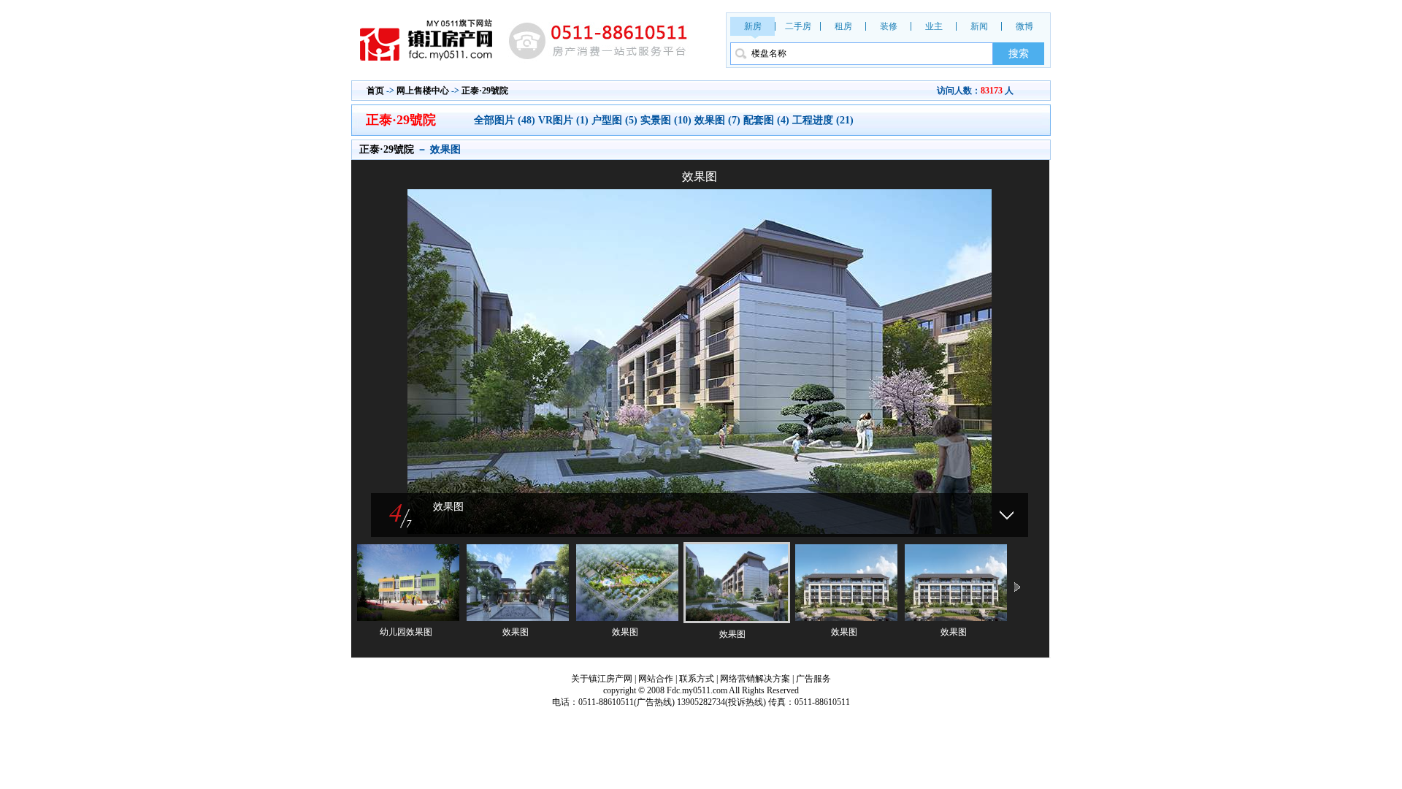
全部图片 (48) (506, 120)
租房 (843, 26)
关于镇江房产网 (601, 679)
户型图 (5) (614, 120)
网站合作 (655, 679)
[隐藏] (1006, 515)
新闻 (979, 26)
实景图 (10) (666, 120)
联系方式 (696, 679)
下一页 (1017, 588)
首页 (375, 90)
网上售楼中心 (423, 90)
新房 (753, 26)
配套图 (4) (766, 120)
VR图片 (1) (563, 120)
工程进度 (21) (823, 120)
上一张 (526, 343)
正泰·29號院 (484, 90)
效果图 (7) (717, 120)
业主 (934, 26)
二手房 (798, 26)
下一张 (873, 343)
